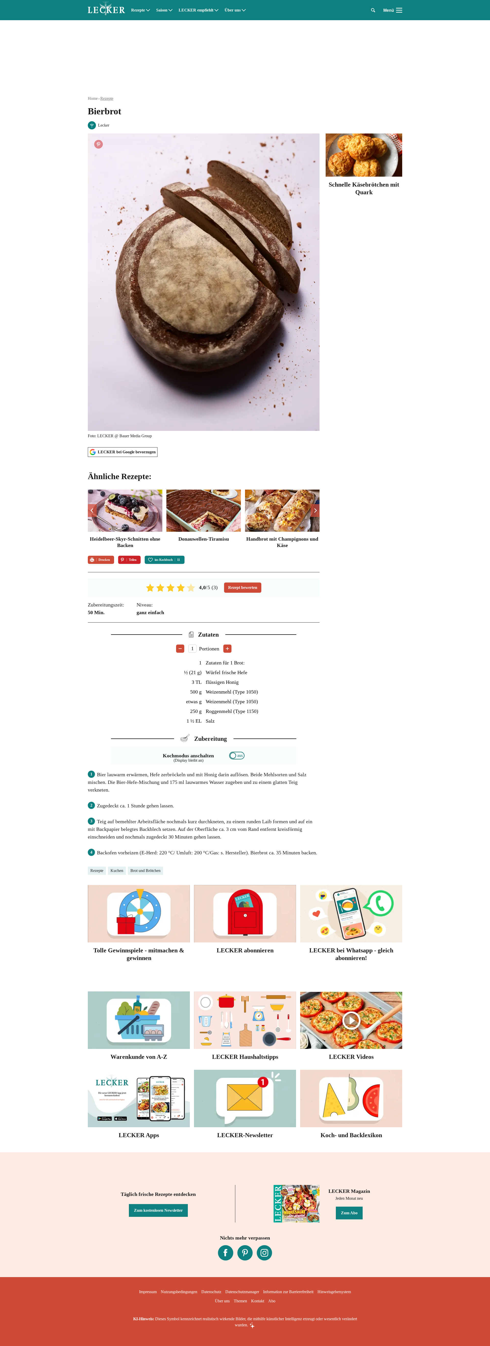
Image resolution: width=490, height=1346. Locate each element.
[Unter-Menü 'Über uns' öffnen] (244, 10)
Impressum (148, 1292)
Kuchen (117, 870)
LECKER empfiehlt (196, 10)
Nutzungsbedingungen (179, 1292)
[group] (204, 519)
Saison (161, 10)
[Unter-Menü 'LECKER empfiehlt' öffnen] (216, 10)
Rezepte (138, 10)
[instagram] (264, 1252)
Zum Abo (349, 1213)
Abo (271, 1301)
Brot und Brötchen (145, 870)
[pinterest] (245, 1252)
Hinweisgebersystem (334, 1292)
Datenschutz (211, 1292)
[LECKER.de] (106, 10)
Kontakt (257, 1301)
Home (93, 98)
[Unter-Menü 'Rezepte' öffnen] (148, 10)
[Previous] (92, 510)
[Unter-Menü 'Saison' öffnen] (170, 10)
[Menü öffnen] (399, 10)
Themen (240, 1301)
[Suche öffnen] (373, 10)
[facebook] (225, 1252)
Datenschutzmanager (242, 1292)
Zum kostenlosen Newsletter (158, 1210)
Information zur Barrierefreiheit (288, 1292)
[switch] (236, 755)
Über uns (233, 10)
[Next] (315, 510)
